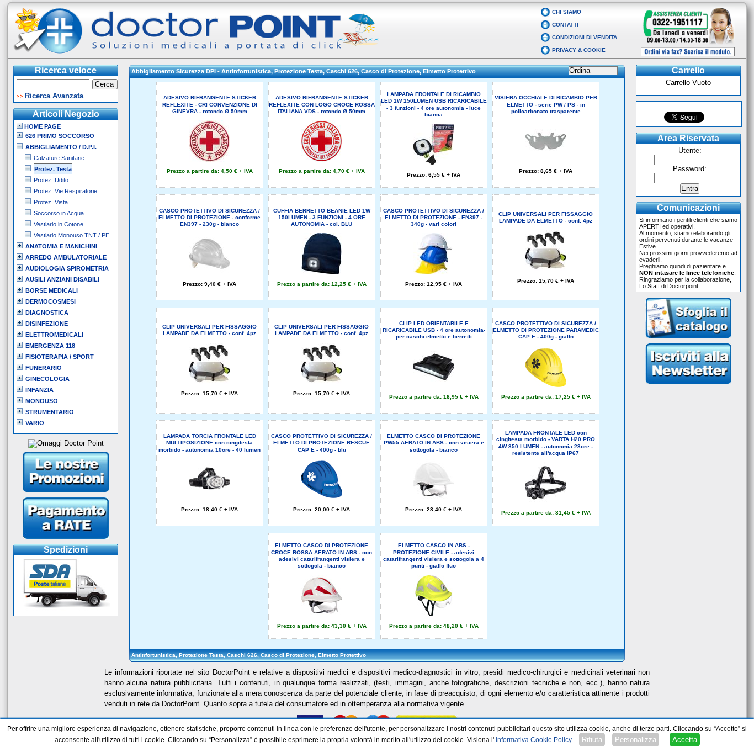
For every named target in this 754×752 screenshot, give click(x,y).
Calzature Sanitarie (59, 158)
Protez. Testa (53, 169)
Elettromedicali (54, 334)
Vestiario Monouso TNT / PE (71, 235)
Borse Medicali (51, 290)
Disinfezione (46, 323)
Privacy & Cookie (579, 50)
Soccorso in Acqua (59, 213)
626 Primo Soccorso (59, 136)
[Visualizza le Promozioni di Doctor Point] (66, 493)
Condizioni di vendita (584, 37)
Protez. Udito (51, 180)
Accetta (684, 739)
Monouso (41, 401)
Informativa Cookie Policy (534, 740)
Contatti (565, 25)
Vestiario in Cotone (58, 224)
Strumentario (49, 412)
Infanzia (39, 389)
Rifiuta (592, 739)
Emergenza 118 (50, 345)
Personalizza (635, 739)
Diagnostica (46, 312)
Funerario (43, 367)
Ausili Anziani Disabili (62, 279)
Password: (690, 169)
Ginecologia (47, 378)
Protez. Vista (51, 202)
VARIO (34, 423)
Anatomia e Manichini (61, 246)
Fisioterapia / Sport (59, 356)
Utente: (690, 151)
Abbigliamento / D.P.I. (61, 147)
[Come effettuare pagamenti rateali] (66, 540)
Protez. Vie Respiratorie (65, 191)
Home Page (42, 126)
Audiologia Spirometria (67, 268)
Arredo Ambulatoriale (66, 257)
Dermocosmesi (50, 301)
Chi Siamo (566, 12)
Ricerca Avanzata (54, 96)
